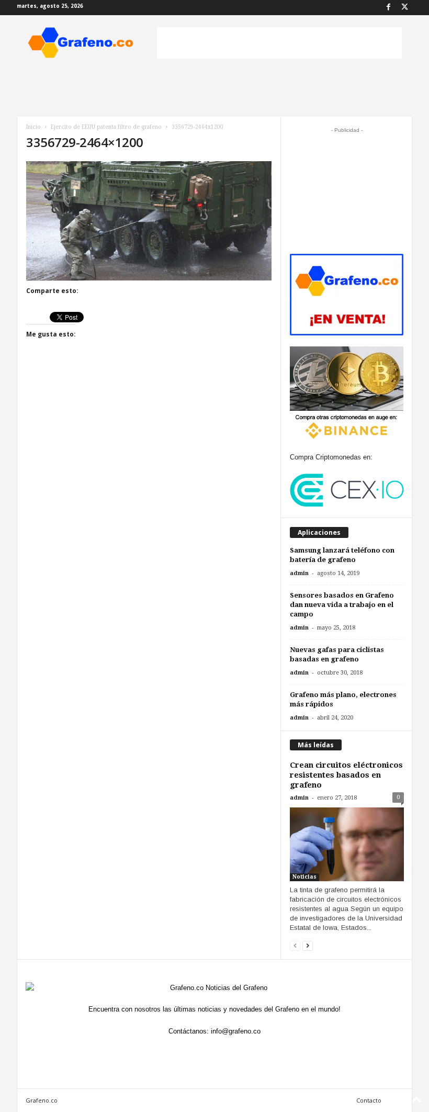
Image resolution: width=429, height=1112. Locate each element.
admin (299, 573)
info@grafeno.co (236, 1031)
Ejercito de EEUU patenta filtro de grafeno (106, 127)
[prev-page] (295, 945)
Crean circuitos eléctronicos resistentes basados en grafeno (346, 775)
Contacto (368, 1100)
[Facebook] (388, 7)
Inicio (33, 127)
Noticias (304, 877)
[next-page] (307, 945)
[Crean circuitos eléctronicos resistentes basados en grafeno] (347, 844)
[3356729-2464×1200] (149, 220)
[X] (404, 7)
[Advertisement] (279, 43)
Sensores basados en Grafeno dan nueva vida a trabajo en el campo (342, 604)
